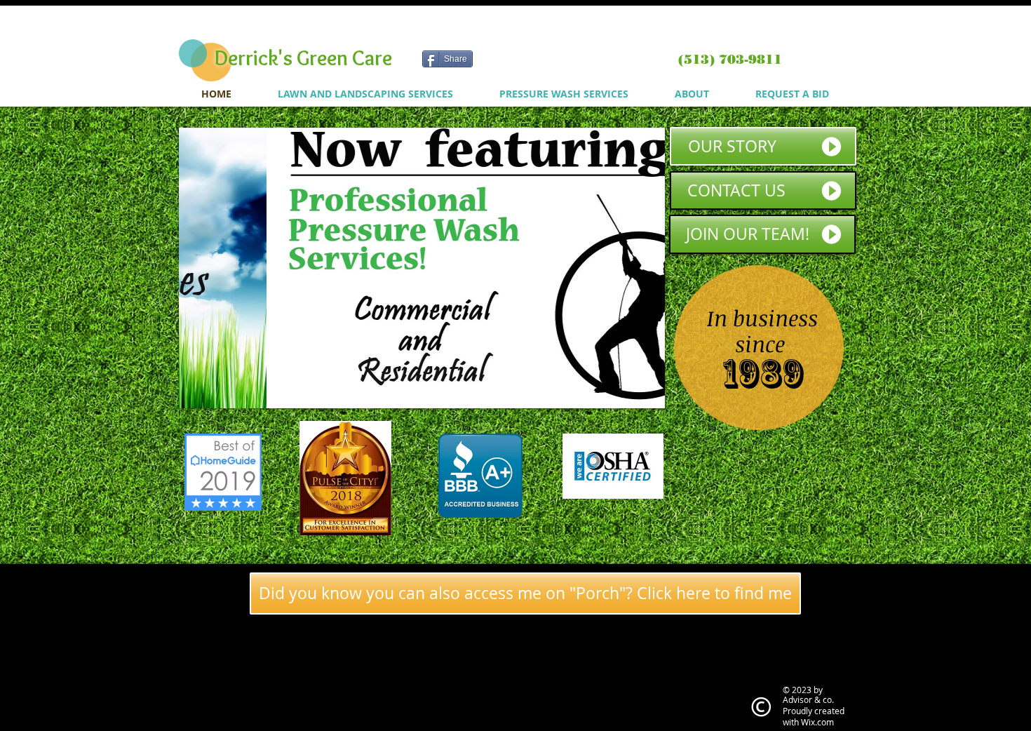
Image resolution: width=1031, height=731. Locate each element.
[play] (635, 396)
